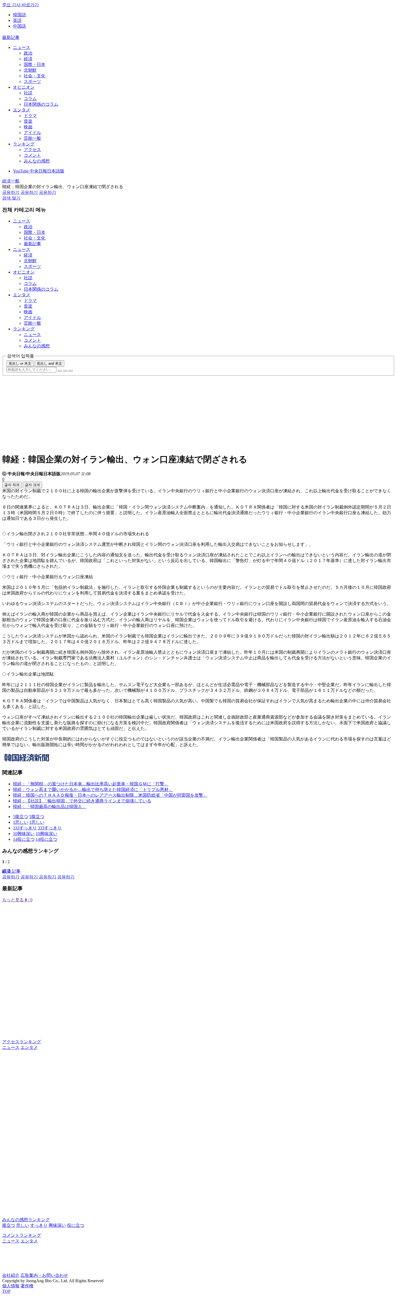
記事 (11, 871)
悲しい (22, 1225)
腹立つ (8, 1225)
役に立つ (75, 1225)
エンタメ (21, 110)
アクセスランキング (21, 1041)
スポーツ (32, 81)
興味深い (57, 1225)
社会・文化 (34, 76)
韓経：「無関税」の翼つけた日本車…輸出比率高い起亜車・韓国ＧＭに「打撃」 (91, 784)
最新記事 (10, 37)
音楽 (28, 121)
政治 (28, 53)
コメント (32, 155)
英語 (17, 20)
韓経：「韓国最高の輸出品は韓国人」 (49, 806)
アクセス (32, 149)
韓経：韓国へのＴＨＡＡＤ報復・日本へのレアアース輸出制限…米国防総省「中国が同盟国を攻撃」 (110, 795)
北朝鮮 (30, 70)
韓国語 (19, 14)
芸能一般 (32, 138)
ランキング (24, 144)
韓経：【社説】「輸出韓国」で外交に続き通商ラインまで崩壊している (82, 801)
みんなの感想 (37, 161)
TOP (6, 1291)
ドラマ (30, 115)
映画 (28, 127)
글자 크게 (32, 485)
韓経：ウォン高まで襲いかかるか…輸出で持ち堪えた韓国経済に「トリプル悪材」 (93, 789)
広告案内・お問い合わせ (44, 1275)
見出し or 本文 (20, 363)
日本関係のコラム (41, 104)
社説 (28, 93)
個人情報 (10, 1286)
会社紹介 (10, 1275)
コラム (30, 98)
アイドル (32, 132)
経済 (28, 59)
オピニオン (24, 87)
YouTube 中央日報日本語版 (38, 171)
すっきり (39, 1225)
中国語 (19, 26)
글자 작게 (11, 485)
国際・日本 (34, 64)
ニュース (21, 47)
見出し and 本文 (49, 363)
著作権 (27, 1286)
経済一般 (10, 181)
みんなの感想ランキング (26, 1219)
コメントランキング (21, 1235)
